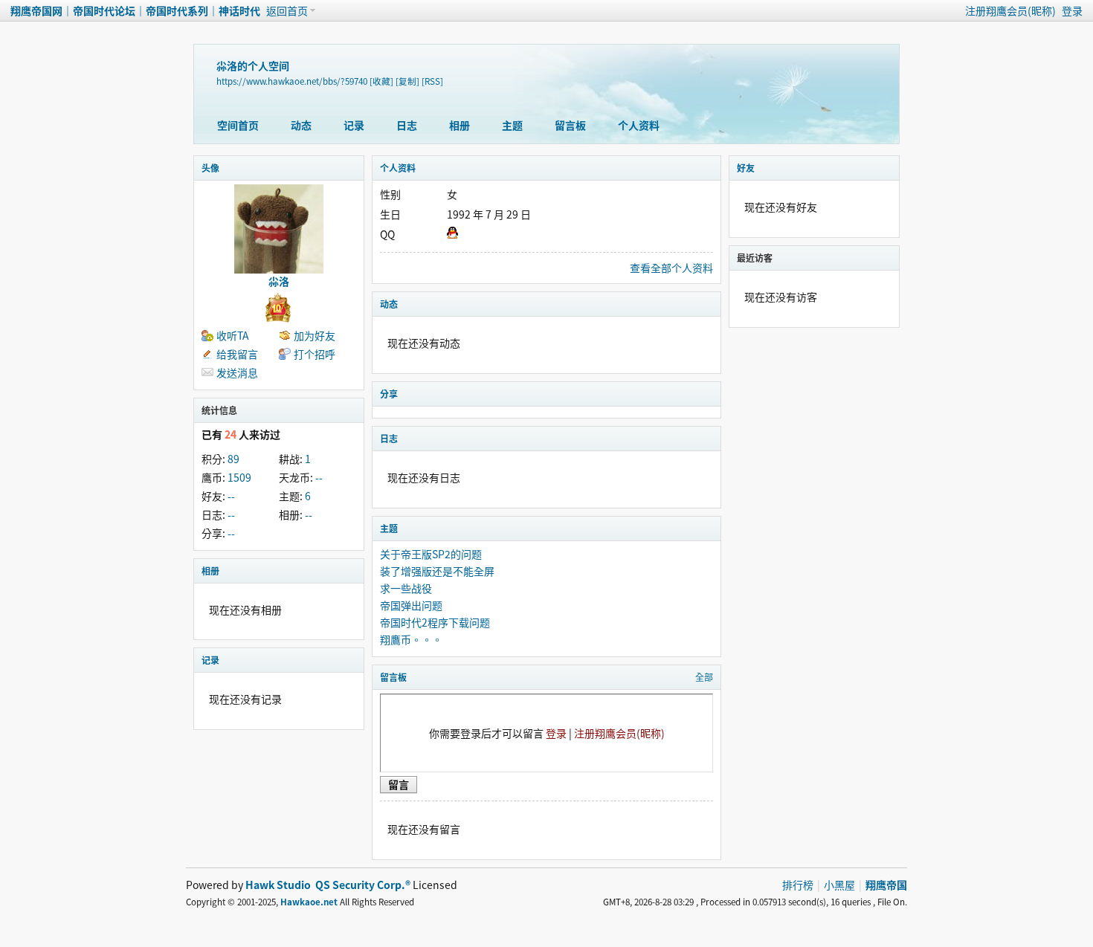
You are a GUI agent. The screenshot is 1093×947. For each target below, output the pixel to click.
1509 (239, 477)
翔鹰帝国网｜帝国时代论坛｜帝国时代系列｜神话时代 (135, 10)
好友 (746, 167)
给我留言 (237, 353)
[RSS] (432, 81)
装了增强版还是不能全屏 (437, 570)
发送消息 (237, 372)
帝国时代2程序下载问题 (435, 622)
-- (319, 477)
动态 (301, 124)
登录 (1072, 10)
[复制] (407, 81)
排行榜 (797, 884)
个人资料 (639, 124)
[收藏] (381, 81)
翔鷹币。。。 (411, 639)
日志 (406, 124)
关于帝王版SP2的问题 (431, 553)
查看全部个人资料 (671, 267)
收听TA (232, 335)
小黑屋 (839, 884)
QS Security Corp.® (362, 884)
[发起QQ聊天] (452, 234)
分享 (389, 393)
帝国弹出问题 (411, 605)
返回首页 (287, 10)
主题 (512, 124)
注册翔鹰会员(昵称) (1010, 10)
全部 (704, 676)
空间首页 (238, 124)
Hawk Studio (278, 884)
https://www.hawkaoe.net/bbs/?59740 (291, 81)
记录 (354, 124)
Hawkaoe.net (309, 902)
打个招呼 (314, 353)
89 (233, 458)
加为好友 (314, 335)
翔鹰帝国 (886, 884)
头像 (210, 167)
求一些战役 (406, 588)
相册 (459, 124)
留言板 (570, 124)
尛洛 (278, 281)
